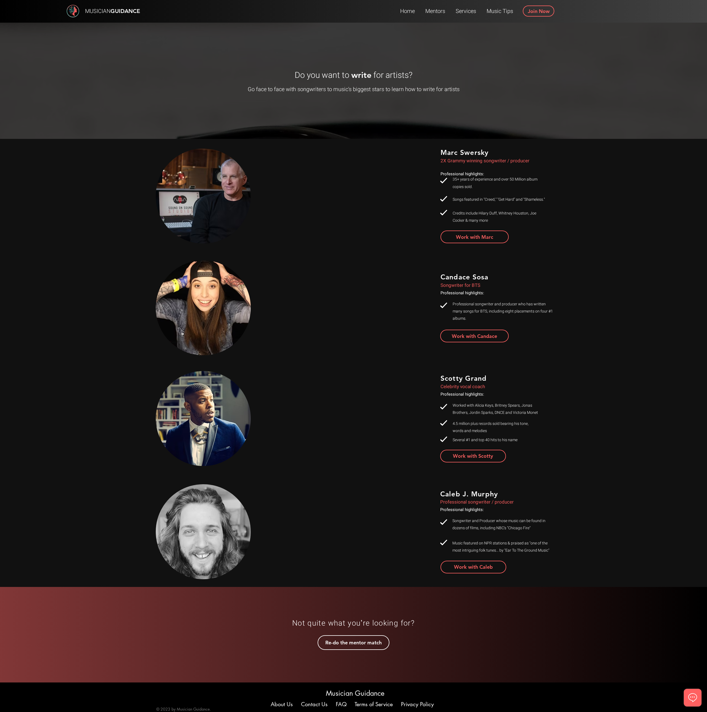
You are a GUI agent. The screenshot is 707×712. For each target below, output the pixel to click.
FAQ (341, 704)
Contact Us (314, 704)
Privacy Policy (417, 704)
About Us (282, 704)
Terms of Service (374, 704)
